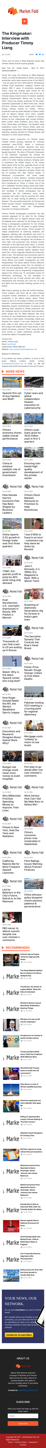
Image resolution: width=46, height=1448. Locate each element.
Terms (10, 1442)
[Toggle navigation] (24, 21)
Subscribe (23, 1423)
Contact (23, 1445)
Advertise (33, 1442)
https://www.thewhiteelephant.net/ (23, 349)
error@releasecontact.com (12, 363)
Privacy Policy (20, 1442)
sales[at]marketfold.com (28, 1390)
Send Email (11, 344)
